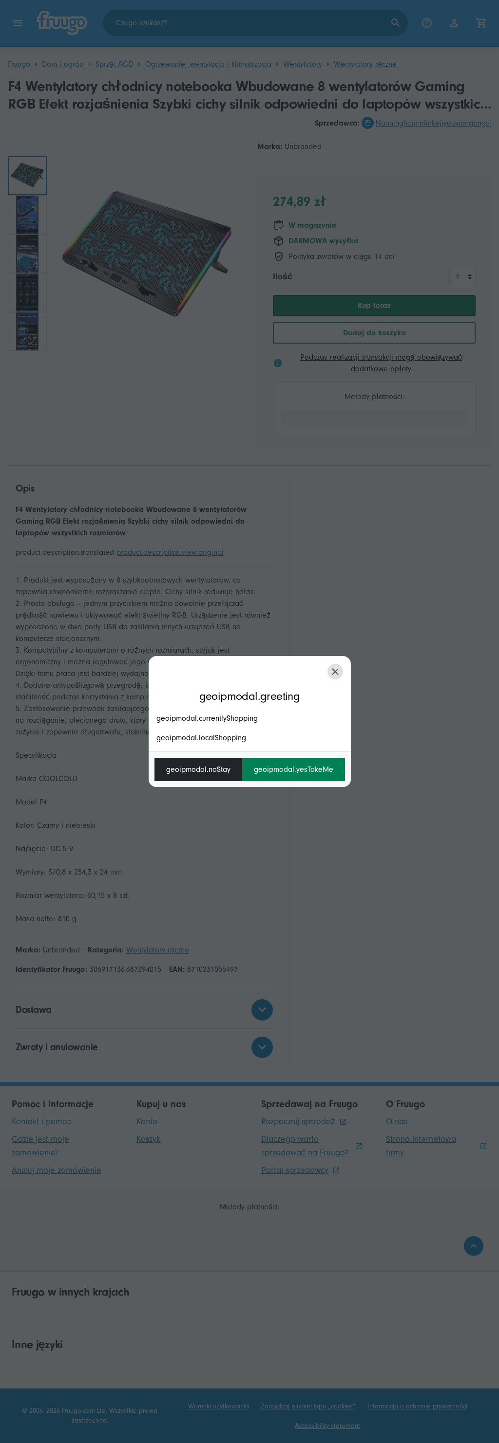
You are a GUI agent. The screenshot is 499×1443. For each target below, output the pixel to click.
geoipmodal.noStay (198, 769)
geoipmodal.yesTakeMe (293, 769)
